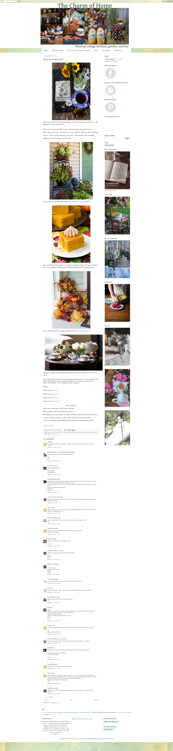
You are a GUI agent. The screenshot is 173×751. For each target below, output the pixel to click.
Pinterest (55, 397)
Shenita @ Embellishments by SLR (55, 639)
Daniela (49, 647)
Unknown (49, 507)
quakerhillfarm (50, 664)
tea (56, 433)
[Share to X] (71, 430)
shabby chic (95, 432)
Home (46, 50)
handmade (108, 712)
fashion (91, 712)
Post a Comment (49, 697)
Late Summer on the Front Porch (79, 201)
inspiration (113, 712)
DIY (54, 432)
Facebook (56, 394)
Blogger (111, 738)
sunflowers (50, 433)
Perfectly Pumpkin (92, 265)
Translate (115, 61)
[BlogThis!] (69, 430)
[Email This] (67, 430)
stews (43, 714)
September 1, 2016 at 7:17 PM (53, 602)
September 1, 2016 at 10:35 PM (54, 634)
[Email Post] (64, 430)
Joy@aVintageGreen (52, 597)
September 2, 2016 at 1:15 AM (53, 643)
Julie (48, 442)
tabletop (53, 433)
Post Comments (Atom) (54, 702)
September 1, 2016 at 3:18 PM (53, 523)
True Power (118, 50)
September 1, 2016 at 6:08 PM (53, 583)
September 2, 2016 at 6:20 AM (53, 668)
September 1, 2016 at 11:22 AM (54, 447)
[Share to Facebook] (73, 430)
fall (61, 432)
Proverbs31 (49, 712)
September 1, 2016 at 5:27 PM (53, 559)
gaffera (102, 738)
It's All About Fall (83, 331)
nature (91, 432)
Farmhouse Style (70, 432)
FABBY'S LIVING (51, 564)
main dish (118, 712)
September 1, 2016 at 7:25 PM (53, 620)
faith (86, 712)
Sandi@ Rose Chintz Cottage (54, 550)
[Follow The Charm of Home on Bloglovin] (111, 722)
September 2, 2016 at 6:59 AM (53, 683)
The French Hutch (51, 579)
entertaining (58, 432)
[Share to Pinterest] (74, 430)
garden (75, 432)
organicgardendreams (52, 479)
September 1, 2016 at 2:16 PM (53, 502)
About (96, 50)
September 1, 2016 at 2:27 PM (53, 513)
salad (124, 712)
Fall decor (65, 432)
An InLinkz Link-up (48, 425)
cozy (80, 712)
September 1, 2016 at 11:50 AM (54, 461)
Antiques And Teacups (52, 518)
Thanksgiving (55, 712)
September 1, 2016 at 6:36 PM (53, 592)
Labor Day (88, 432)
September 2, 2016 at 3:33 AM (53, 659)
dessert (51, 432)
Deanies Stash (50, 539)
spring (129, 712)
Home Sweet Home (81, 432)
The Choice (106, 50)
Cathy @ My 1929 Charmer (53, 497)
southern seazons (51, 528)
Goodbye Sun (90, 122)
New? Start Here (58, 50)
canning (63, 712)
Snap (48, 588)
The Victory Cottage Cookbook (78, 50)
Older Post (96, 700)
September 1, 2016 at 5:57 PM (53, 574)
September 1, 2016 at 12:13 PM (54, 474)
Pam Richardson (51, 688)
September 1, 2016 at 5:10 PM (53, 534)
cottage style (69, 712)
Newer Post (46, 700)
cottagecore (75, 712)
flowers (95, 712)
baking (48, 432)
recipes (121, 712)
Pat (48, 607)
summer (45, 433)
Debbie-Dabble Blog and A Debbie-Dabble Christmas (59, 452)
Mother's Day (44, 712)
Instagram (56, 401)
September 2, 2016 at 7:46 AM (53, 693)
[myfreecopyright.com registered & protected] (83, 718)
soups (127, 712)
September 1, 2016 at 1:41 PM (53, 492)
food (99, 712)
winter (52, 714)
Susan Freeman (51, 465)
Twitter (55, 390)
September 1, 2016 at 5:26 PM (53, 546)
